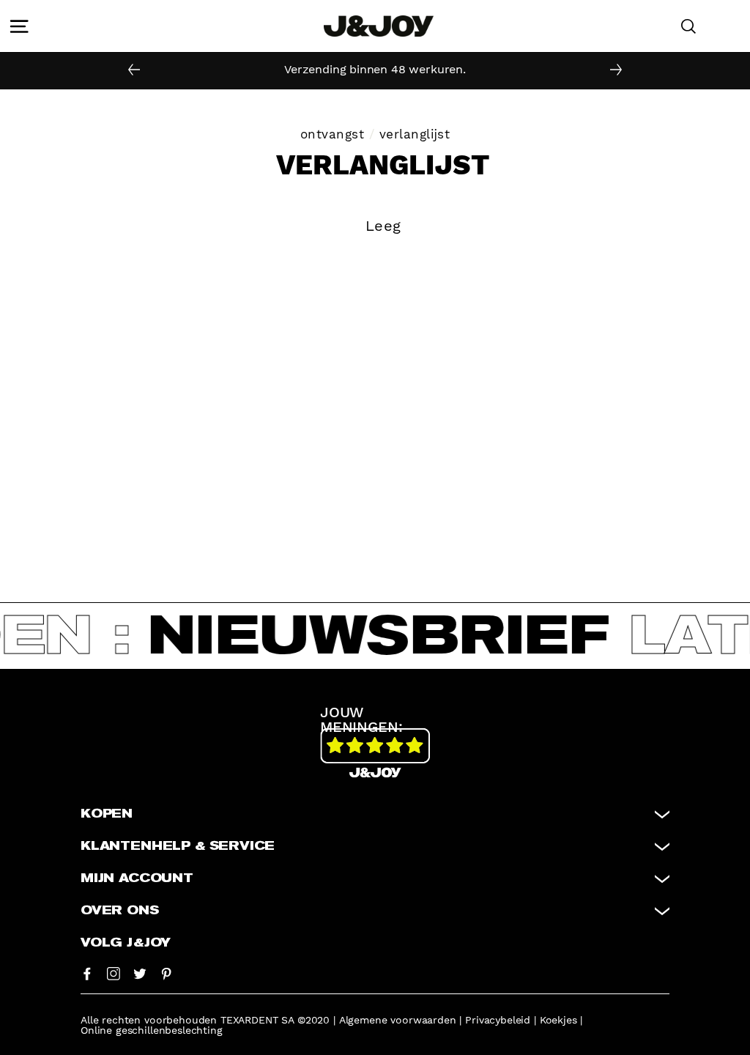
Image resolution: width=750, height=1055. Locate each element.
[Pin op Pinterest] (166, 973)
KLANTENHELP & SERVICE (178, 846)
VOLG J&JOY (126, 942)
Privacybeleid (497, 1020)
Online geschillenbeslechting (152, 1030)
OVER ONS (120, 910)
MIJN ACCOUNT (137, 878)
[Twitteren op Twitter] (139, 973)
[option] (375, 69)
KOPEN (107, 814)
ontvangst (332, 134)
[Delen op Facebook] (87, 973)
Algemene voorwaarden (397, 1020)
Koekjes (558, 1020)
